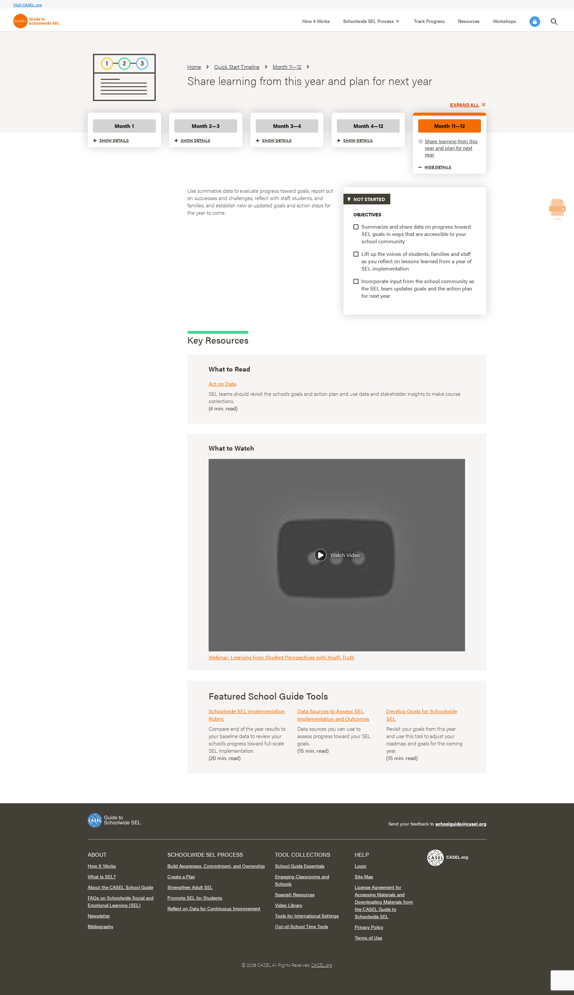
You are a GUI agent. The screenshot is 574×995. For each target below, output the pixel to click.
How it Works (316, 21)
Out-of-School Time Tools (301, 926)
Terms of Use (368, 937)
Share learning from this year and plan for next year (451, 148)
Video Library (288, 905)
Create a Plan (181, 876)
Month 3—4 (287, 126)
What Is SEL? (102, 876)
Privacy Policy (369, 927)
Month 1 (124, 126)
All (464, 104)
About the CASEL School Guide (120, 887)
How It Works (102, 865)
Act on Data (222, 383)
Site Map (364, 876)
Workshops (504, 21)
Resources (469, 21)
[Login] (534, 21)
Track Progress (429, 21)
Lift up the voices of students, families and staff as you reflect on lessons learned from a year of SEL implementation (416, 261)
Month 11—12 (449, 126)
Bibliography (100, 926)
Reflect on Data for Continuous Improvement (213, 908)
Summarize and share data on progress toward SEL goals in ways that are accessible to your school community (416, 234)
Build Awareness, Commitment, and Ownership (216, 865)
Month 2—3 (206, 126)
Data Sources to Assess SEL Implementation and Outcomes (333, 714)
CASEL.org (321, 964)
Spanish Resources (295, 894)
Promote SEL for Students (194, 897)
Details (114, 140)
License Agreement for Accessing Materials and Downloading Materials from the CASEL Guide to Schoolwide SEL (384, 902)
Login (534, 21)
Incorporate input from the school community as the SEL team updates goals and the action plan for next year (417, 288)
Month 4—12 (368, 126)
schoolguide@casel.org (460, 823)
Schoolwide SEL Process (368, 21)
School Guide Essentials (300, 865)
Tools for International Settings (307, 915)
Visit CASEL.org (27, 5)
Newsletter (99, 915)
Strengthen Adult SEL (190, 887)
